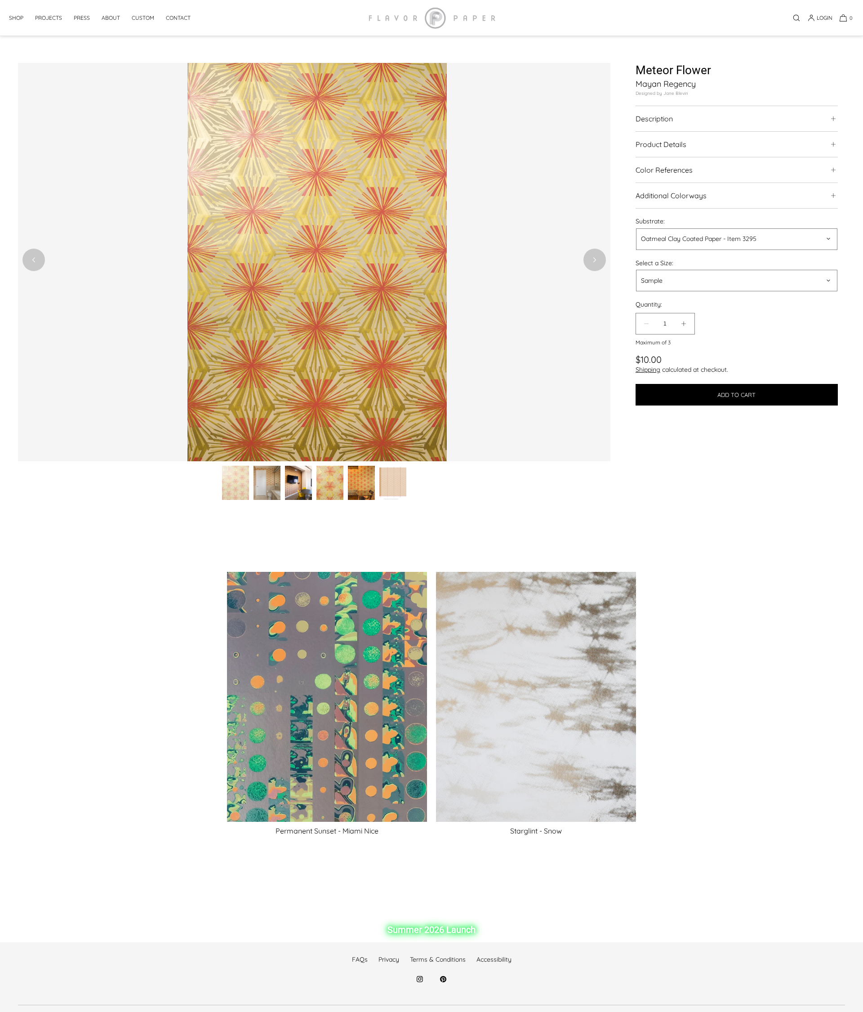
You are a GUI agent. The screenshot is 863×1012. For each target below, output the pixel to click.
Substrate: (650, 221)
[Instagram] (420, 984)
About (111, 17)
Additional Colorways (671, 195)
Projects (48, 17)
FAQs (360, 959)
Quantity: (649, 304)
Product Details (661, 144)
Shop (16, 17)
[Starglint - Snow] (536, 697)
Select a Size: (654, 263)
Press (82, 17)
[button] (796, 18)
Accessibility (494, 959)
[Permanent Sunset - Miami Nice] (327, 697)
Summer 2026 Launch (431, 929)
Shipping (648, 370)
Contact (178, 17)
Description (654, 118)
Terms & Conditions (438, 959)
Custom (143, 17)
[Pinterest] (443, 984)
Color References (664, 169)
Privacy (388, 959)
